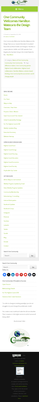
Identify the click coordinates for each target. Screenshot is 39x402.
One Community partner (23, 65)
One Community (19, 2)
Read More (10, 55)
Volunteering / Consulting (11, 196)
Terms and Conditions (21, 386)
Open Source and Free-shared (13, 116)
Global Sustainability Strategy (12, 120)
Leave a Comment (9, 36)
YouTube (6, 221)
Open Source (6, 284)
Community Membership (11, 192)
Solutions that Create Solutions (11, 297)
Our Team (7, 99)
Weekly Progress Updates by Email (14, 184)
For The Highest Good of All (12, 124)
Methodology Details (8, 288)
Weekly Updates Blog (10, 128)
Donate (6, 242)
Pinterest (6, 217)
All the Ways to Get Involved (12, 180)
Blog (5, 237)
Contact (6, 246)
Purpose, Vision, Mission (11, 111)
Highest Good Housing (10, 154)
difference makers (10, 65)
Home (5, 95)
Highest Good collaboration (13, 68)
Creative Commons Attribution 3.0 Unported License (19, 363)
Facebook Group (9, 208)
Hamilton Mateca (18, 71)
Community (8, 63)
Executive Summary (10, 132)
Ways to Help (8, 103)
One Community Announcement (20, 74)
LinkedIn (6, 225)
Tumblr (6, 233)
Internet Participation (10, 200)
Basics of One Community (20, 60)
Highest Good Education (11, 158)
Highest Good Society (10, 166)
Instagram (7, 213)
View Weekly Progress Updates (13, 188)
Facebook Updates (9, 204)
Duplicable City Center (10, 170)
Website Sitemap (9, 136)
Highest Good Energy (10, 150)
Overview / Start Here (10, 107)
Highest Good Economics (11, 162)
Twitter (6, 229)
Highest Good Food (9, 146)
